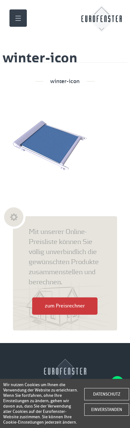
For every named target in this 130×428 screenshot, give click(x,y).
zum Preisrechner (65, 306)
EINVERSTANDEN (106, 409)
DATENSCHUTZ (106, 394)
